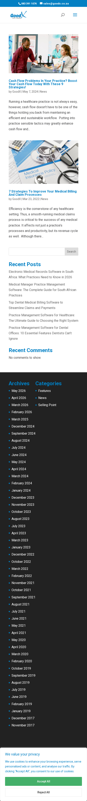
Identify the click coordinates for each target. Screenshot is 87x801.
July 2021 (18, 611)
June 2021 (19, 618)
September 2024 (23, 433)
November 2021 (23, 583)
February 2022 (22, 576)
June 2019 (19, 697)
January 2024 (21, 490)
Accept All (43, 781)
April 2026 (19, 398)
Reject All (43, 792)
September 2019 (23, 675)
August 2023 (21, 519)
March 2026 (20, 405)
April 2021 (19, 633)
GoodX (16, 91)
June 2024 (19, 455)
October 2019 (21, 668)
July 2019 (18, 690)
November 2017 (23, 725)
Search (71, 251)
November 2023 (23, 505)
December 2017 (23, 718)
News (43, 91)
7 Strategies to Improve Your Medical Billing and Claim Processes (43, 193)
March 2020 (20, 654)
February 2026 (22, 412)
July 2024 (18, 448)
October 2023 (21, 512)
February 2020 (22, 661)
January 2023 (21, 547)
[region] (43, 774)
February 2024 (22, 483)
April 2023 (19, 533)
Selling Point (47, 405)
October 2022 (21, 562)
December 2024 (23, 426)
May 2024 (19, 462)
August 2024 (21, 440)
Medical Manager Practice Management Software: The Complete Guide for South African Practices (42, 290)
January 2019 (21, 711)
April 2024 (19, 469)
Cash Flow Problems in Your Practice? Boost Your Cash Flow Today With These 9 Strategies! (43, 84)
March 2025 (20, 419)
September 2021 (23, 597)
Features (44, 391)
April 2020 (19, 647)
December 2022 (23, 554)
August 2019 (21, 683)
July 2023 (18, 526)
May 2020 (19, 640)
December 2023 (23, 497)
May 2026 (19, 391)
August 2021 (21, 604)
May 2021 (19, 625)
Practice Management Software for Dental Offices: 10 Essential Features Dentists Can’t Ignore (40, 333)
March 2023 (20, 540)
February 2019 (22, 704)
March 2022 (20, 569)
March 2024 (20, 476)
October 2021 (21, 590)
